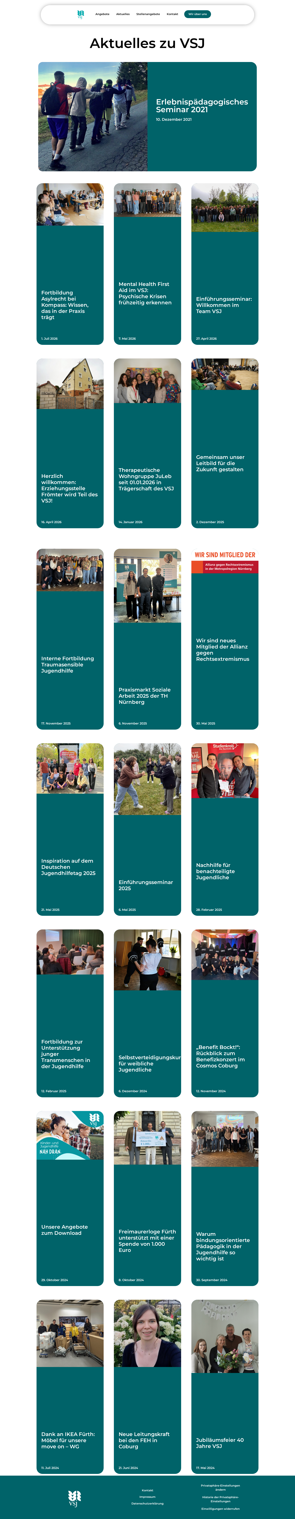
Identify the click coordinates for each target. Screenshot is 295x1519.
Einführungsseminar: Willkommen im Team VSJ (224, 305)
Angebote (102, 14)
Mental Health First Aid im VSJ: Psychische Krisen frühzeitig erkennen (145, 293)
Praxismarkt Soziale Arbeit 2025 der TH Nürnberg (145, 696)
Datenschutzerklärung (147, 1503)
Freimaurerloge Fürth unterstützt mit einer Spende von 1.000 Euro (147, 1240)
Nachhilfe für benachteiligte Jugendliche (215, 871)
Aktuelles (123, 14)
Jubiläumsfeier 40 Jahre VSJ (220, 1443)
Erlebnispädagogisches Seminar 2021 (202, 105)
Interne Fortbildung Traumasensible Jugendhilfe (67, 664)
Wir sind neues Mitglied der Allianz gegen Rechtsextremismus (222, 649)
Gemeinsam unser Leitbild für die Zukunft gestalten (220, 463)
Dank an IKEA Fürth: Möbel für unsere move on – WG (68, 1440)
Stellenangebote (148, 14)
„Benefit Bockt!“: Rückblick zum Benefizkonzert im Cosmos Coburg (220, 1056)
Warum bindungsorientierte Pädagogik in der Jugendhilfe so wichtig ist (223, 1246)
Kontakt (172, 14)
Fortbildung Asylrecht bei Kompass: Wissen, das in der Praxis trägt (64, 304)
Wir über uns (197, 14)
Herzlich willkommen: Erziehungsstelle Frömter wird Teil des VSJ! (69, 488)
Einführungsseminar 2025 (146, 885)
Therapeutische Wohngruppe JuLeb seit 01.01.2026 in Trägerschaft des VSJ (146, 479)
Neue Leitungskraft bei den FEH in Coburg (144, 1440)
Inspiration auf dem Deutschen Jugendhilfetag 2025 (68, 867)
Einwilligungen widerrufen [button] (220, 1508)
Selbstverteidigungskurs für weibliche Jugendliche (151, 1063)
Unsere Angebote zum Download (64, 1230)
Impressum (147, 1497)
